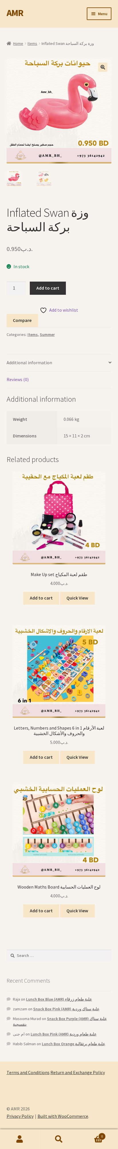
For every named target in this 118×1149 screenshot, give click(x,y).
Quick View (77, 598)
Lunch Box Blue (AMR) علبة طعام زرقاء (59, 999)
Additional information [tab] (29, 362)
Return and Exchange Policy (77, 1072)
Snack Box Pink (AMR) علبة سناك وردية (66, 1008)
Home (18, 43)
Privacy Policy (20, 1116)
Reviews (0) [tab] (18, 379)
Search (58, 1139)
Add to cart (47, 288)
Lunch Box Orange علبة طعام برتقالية (73, 1043)
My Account (19, 1139)
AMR (15, 13)
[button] (102, 67)
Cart (91, 1134)
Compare (22, 320)
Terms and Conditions (28, 1072)
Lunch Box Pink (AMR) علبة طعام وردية (64, 1034)
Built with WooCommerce (63, 1116)
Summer (47, 334)
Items (32, 43)
